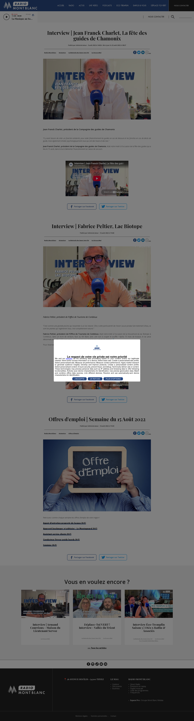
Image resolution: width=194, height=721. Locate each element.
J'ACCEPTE (79, 378)
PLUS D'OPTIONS (113, 378)
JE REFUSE (95, 378)
